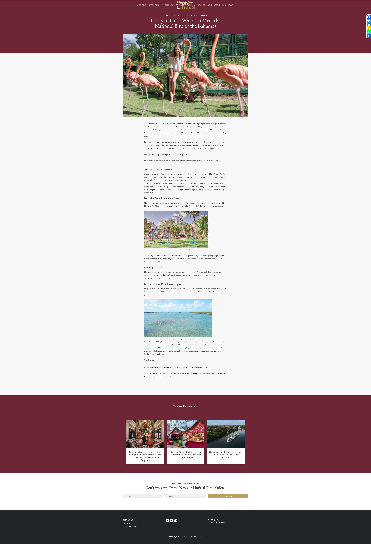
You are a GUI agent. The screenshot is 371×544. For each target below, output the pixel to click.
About (209, 5)
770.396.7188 (215, 520)
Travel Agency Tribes (197, 537)
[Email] (369, 28)
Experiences (167, 5)
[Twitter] (369, 21)
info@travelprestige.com (218, 522)
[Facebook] (369, 17)
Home (138, 5)
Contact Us (128, 520)
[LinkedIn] (369, 24)
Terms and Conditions (132, 526)
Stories (201, 5)
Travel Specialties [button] (150, 5)
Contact (229, 5)
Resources (219, 5)
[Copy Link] (369, 32)
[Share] (369, 36)
